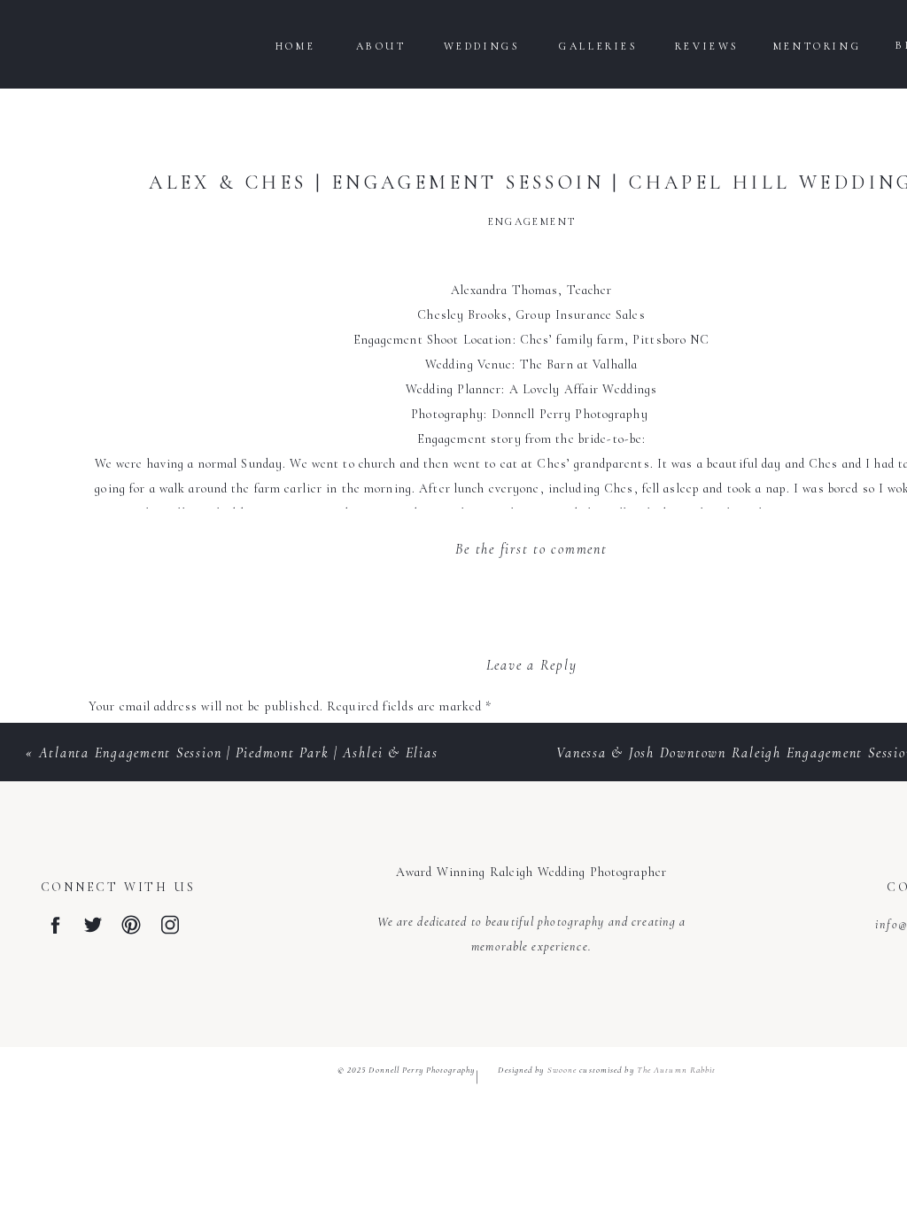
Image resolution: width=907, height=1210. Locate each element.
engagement (532, 221)
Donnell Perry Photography (572, 414)
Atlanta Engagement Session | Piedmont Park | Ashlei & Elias (238, 753)
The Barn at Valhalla (579, 364)
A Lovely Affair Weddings (583, 389)
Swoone (562, 1070)
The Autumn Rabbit (677, 1070)
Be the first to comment (531, 549)
